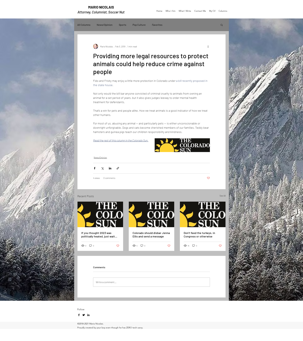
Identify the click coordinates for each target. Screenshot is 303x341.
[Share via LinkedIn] (110, 168)
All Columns (83, 24)
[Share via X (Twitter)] (102, 168)
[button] (221, 25)
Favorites (157, 24)
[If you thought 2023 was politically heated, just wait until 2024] (100, 214)
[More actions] (208, 46)
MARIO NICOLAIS (101, 7)
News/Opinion (105, 24)
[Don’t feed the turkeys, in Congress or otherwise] (203, 214)
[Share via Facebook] (94, 168)
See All (223, 195)
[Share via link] (117, 168)
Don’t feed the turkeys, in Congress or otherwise (199, 234)
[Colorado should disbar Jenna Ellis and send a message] (151, 214)
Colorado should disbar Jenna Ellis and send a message (151, 234)
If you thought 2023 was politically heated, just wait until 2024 (98, 234)
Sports (122, 24)
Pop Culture (139, 24)
